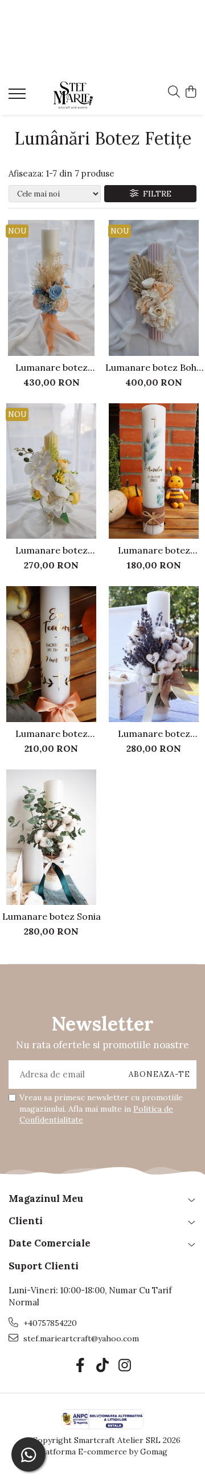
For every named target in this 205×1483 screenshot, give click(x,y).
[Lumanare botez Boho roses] (154, 288)
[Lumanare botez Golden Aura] (51, 654)
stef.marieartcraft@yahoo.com (80, 1338)
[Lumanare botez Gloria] (154, 654)
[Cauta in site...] (174, 92)
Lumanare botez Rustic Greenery (154, 550)
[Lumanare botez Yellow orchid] (51, 471)
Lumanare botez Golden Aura (51, 733)
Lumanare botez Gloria (154, 733)
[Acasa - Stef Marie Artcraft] (73, 95)
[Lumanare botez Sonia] (51, 837)
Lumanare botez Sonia (51, 916)
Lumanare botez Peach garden (51, 367)
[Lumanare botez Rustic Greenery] (154, 471)
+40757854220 (49, 1323)
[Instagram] (125, 1366)
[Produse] (18, 97)
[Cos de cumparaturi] (190, 92)
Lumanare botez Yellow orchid (51, 550)
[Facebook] (81, 1366)
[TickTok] (103, 1366)
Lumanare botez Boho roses (153, 367)
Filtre (154, 194)
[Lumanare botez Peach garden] (51, 288)
